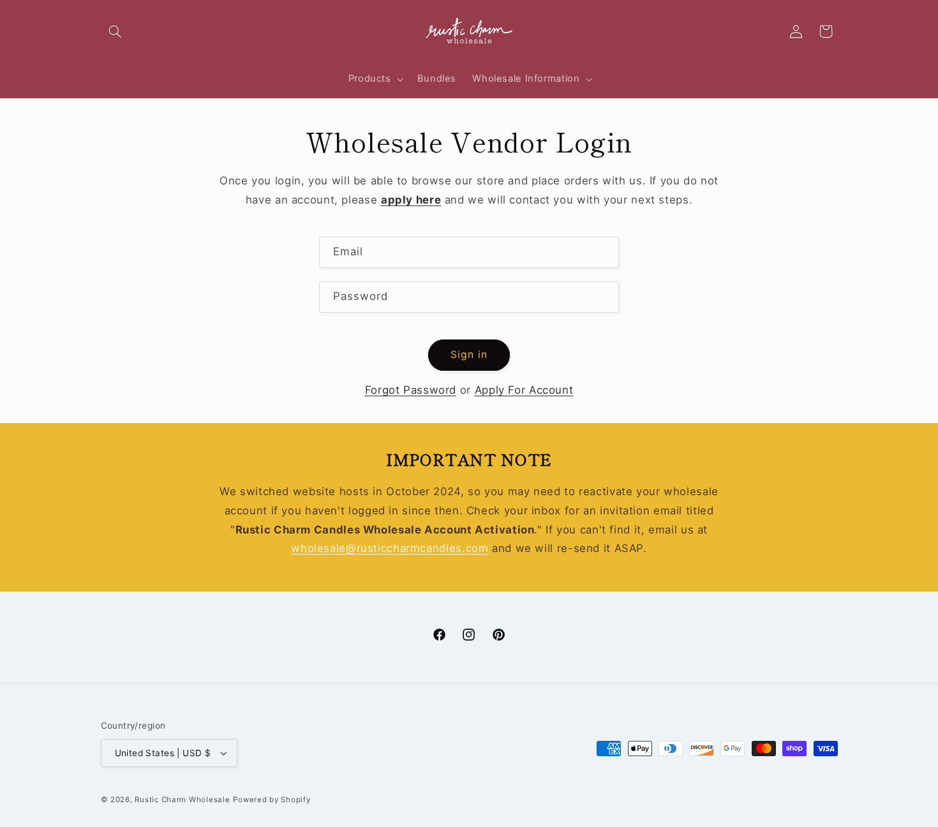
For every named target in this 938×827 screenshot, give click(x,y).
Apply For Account (524, 390)
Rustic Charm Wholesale (182, 799)
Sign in (468, 354)
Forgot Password (410, 390)
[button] (115, 31)
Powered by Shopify (271, 799)
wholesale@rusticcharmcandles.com (389, 548)
